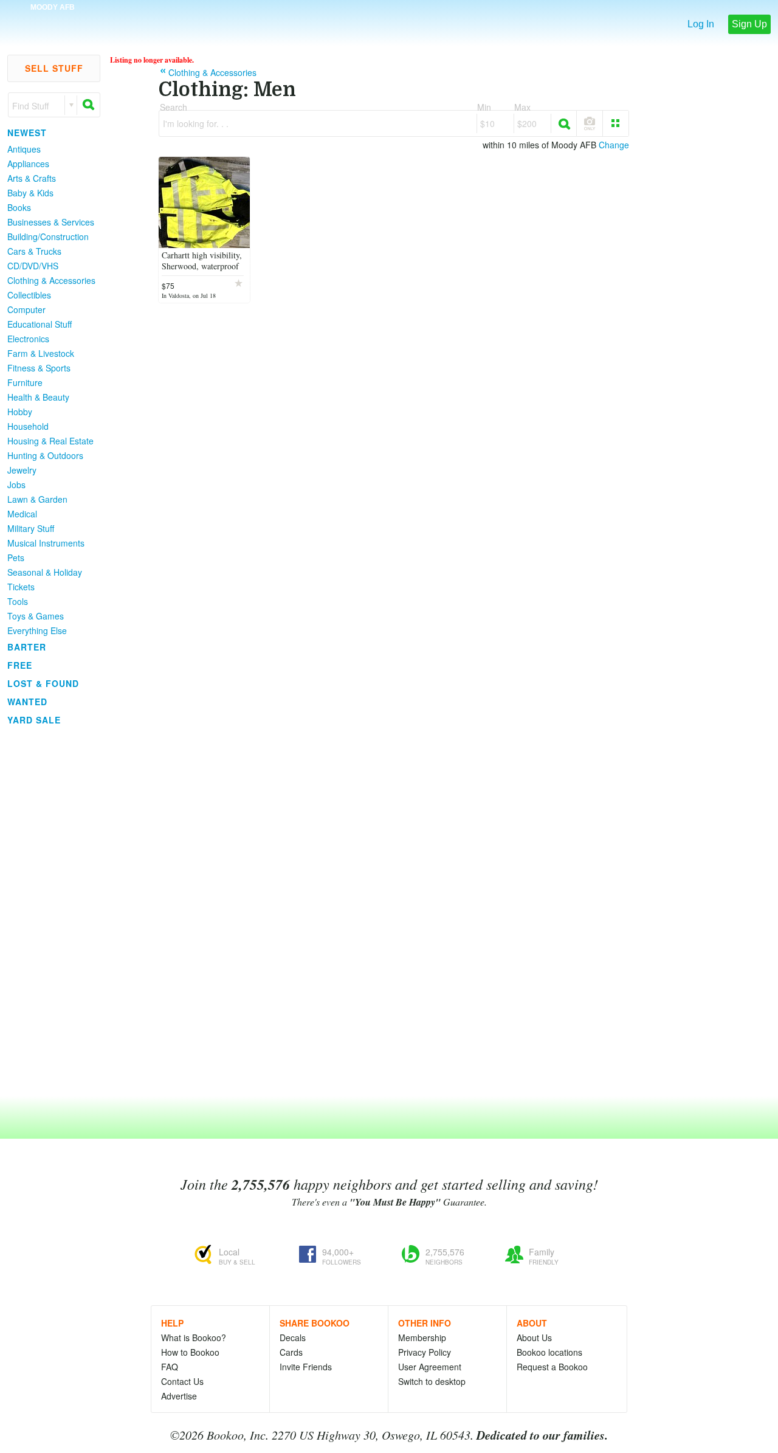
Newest (27, 132)
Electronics (28, 339)
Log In (700, 24)
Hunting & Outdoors (45, 455)
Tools (17, 601)
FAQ (169, 1367)
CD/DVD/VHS (32, 266)
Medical (22, 514)
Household (28, 426)
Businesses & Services (50, 222)
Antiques (24, 149)
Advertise (179, 1396)
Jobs (16, 484)
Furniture (25, 382)
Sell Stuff (54, 68)
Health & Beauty (38, 397)
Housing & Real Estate (50, 441)
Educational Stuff (39, 324)
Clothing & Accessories (51, 280)
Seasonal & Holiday (44, 572)
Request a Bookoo (552, 1367)
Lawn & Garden (37, 499)
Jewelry (21, 470)
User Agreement (429, 1367)
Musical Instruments (45, 543)
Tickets (21, 587)
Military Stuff (30, 528)
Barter (26, 647)
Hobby (19, 412)
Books (19, 207)
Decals (293, 1337)
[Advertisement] (48, 911)
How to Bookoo (190, 1352)
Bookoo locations (549, 1352)
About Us (534, 1337)
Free (19, 665)
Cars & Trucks (34, 251)
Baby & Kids (30, 193)
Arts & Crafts (31, 178)
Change (614, 145)
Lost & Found (43, 683)
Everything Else (37, 630)
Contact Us (182, 1381)
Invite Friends (306, 1367)
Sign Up (749, 24)
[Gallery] (615, 123)
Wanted (27, 701)
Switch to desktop (432, 1381)
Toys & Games (35, 616)
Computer (26, 309)
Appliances (28, 163)
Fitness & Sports (39, 368)
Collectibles (29, 295)
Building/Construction (48, 236)
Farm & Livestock (40, 353)
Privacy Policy (424, 1352)
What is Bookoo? (193, 1337)
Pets (15, 557)
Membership (422, 1337)
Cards (291, 1352)
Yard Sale (34, 720)
